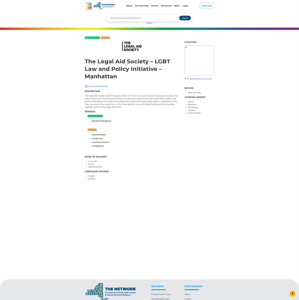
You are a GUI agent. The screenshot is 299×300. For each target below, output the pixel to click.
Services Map (142, 6)
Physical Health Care (161, 294)
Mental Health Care (160, 299)
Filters (149, 23)
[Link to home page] (104, 6)
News (177, 6)
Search (185, 18)
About (129, 6)
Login (185, 6)
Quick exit (207, 6)
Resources (166, 6)
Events (154, 6)
